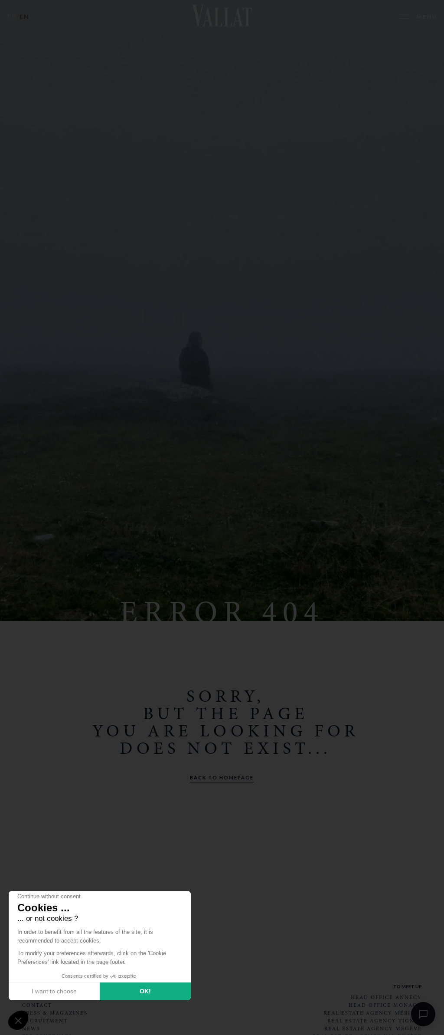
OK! (145, 991)
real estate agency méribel (372, 1012)
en (24, 16)
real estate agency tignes (374, 1020)
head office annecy (386, 997)
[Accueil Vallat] (222, 16)
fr (11, 16)
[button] (18, 1020)
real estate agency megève (373, 1028)
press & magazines (55, 1012)
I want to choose (54, 991)
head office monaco (385, 1005)
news (31, 1028)
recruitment (45, 1020)
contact (37, 1005)
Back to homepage (222, 777)
